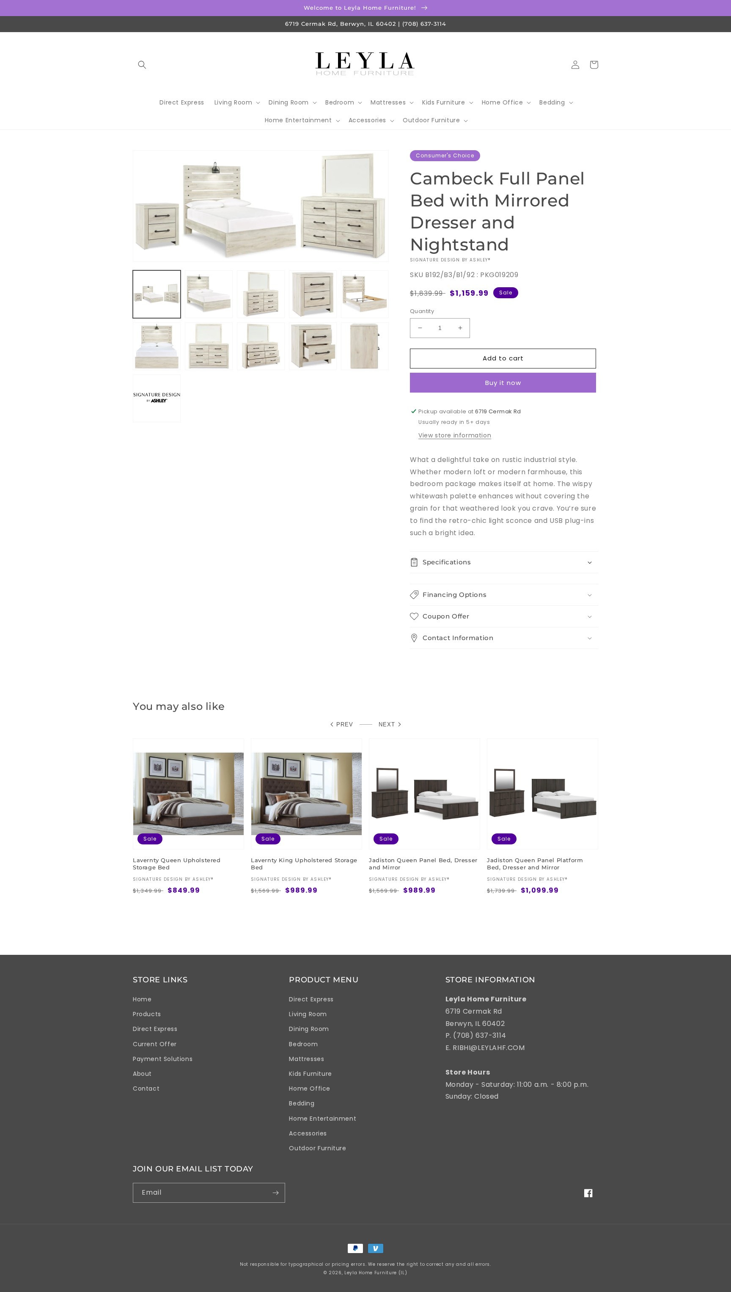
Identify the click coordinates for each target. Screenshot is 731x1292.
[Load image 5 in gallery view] (365, 294)
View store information (454, 435)
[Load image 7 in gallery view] (209, 346)
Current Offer (155, 1044)
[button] (142, 64)
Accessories (308, 1133)
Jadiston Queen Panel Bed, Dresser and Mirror (423, 864)
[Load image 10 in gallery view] (365, 346)
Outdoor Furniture (317, 1148)
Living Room (308, 1014)
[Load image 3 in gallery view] (261, 294)
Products (147, 1014)
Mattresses (306, 1059)
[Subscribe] (275, 1193)
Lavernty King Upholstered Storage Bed (304, 864)
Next (387, 724)
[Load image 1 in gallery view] (157, 294)
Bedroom (303, 1044)
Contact (146, 1088)
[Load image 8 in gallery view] (261, 346)
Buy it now (503, 382)
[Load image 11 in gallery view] (157, 398)
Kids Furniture (310, 1073)
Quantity (422, 311)
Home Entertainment (322, 1118)
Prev (344, 724)
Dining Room (309, 1029)
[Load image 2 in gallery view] (209, 294)
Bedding (301, 1103)
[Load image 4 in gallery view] (313, 294)
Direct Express (155, 1029)
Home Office (309, 1088)
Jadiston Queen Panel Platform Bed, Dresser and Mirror (535, 864)
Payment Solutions (162, 1059)
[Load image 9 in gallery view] (313, 346)
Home (142, 999)
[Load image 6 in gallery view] (157, 346)
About (142, 1073)
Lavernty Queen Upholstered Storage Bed (177, 864)
